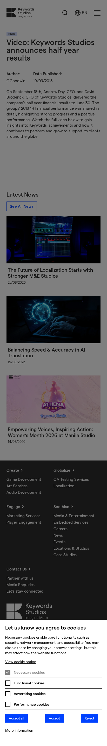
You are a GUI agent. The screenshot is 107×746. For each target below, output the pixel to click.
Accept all (16, 718)
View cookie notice (20, 662)
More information (19, 730)
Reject (89, 718)
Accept (54, 718)
